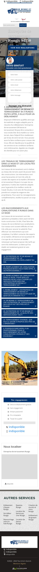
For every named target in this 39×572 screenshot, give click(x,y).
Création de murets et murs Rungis (33, 508)
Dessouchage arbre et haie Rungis (8, 522)
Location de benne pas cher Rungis (20, 513)
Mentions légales (19, 563)
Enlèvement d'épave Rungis (8, 507)
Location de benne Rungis (20, 522)
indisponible (12, 1)
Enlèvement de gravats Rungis (33, 517)
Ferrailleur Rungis (7, 514)
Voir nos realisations (22, 47)
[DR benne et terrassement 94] (19, 11)
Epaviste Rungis (19, 506)
